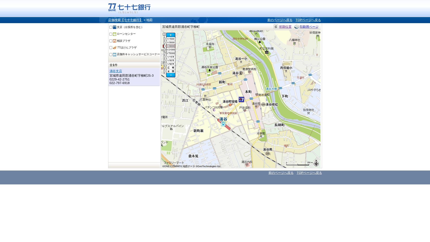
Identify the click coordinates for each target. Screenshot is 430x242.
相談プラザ (123, 40)
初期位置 (285, 26)
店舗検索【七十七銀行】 (125, 20)
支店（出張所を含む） (130, 27)
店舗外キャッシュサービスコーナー (138, 54)
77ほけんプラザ (127, 47)
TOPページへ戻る (308, 20)
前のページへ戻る (279, 20)
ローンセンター (126, 33)
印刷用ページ (309, 26)
